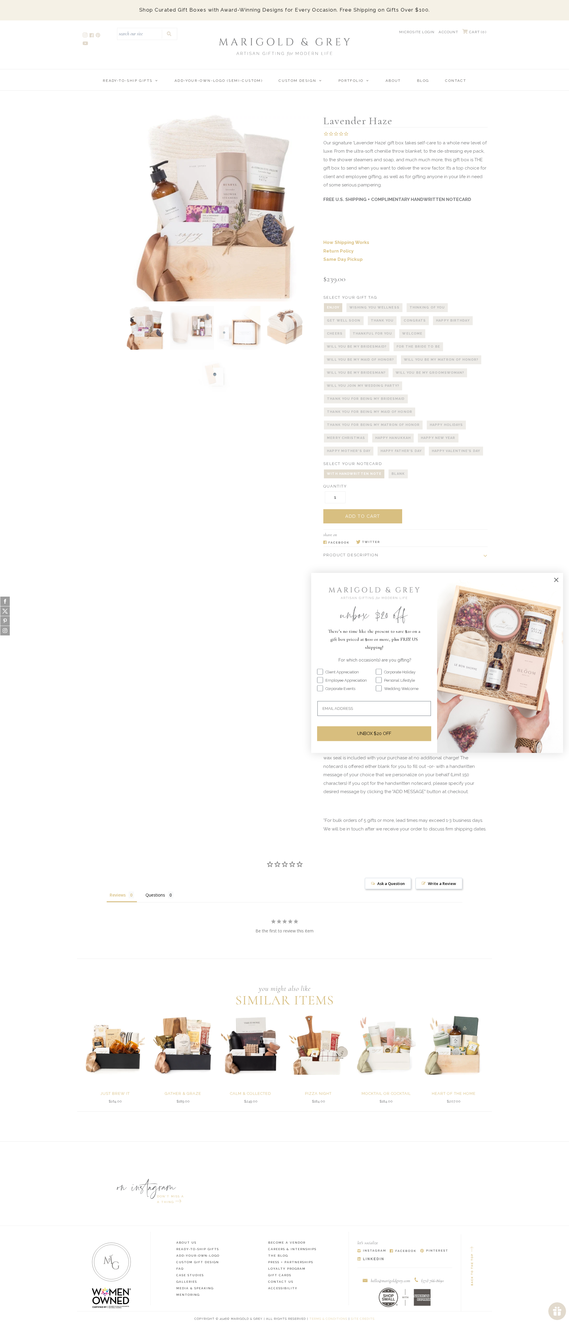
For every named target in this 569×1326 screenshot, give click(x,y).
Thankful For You (372, 334)
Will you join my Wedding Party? (363, 386)
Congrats (415, 320)
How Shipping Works (346, 242)
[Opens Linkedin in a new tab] (370, 1259)
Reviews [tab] (118, 895)
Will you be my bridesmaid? (356, 347)
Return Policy (338, 251)
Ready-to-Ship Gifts (128, 81)
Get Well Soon (343, 320)
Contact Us (280, 1281)
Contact (455, 81)
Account (448, 32)
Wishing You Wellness (374, 307)
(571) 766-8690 (432, 1280)
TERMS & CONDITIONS (328, 1318)
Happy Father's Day (401, 451)
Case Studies (190, 1275)
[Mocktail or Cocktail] (386, 1045)
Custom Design (297, 81)
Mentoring (188, 1294)
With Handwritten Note (354, 474)
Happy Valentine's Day (456, 451)
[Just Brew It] (115, 1045)
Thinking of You (427, 307)
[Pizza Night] (318, 1045)
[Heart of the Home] (453, 1045)
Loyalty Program (287, 1268)
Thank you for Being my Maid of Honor (369, 412)
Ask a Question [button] (391, 883)
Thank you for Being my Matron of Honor (373, 425)
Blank (398, 474)
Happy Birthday (452, 320)
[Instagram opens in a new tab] (85, 36)
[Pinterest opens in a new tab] (98, 36)
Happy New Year (438, 438)
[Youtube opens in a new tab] (86, 44)
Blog (423, 81)
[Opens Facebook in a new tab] (336, 542)
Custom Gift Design (197, 1262)
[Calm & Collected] (250, 1045)
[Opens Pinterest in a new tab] (434, 1251)
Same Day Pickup (343, 259)
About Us (186, 1242)
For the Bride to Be (418, 347)
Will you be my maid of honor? (360, 360)
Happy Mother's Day (348, 451)
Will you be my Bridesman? (356, 373)
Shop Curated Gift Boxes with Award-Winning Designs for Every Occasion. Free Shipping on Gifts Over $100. (284, 10)
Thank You (382, 320)
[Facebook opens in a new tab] (92, 36)
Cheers (335, 334)
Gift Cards (279, 1275)
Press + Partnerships (290, 1262)
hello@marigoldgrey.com (390, 1280)
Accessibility (283, 1288)
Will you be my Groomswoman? (430, 373)
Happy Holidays (446, 425)
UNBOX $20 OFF (374, 733)
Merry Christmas (346, 438)
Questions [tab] (155, 895)
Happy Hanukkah (393, 438)
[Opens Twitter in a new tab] (368, 542)
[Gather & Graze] (182, 1045)
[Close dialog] (556, 579)
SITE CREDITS (363, 1318)
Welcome (412, 334)
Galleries (186, 1281)
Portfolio (351, 81)
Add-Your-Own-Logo (198, 1255)
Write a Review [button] (442, 883)
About (393, 81)
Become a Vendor (287, 1242)
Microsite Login (416, 32)
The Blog (278, 1255)
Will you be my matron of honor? (441, 360)
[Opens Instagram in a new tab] (371, 1251)
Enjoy (333, 307)
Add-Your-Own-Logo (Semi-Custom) (219, 81)
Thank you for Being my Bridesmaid (366, 399)
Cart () (477, 32)
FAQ (180, 1268)
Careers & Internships (292, 1249)
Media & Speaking (195, 1288)
